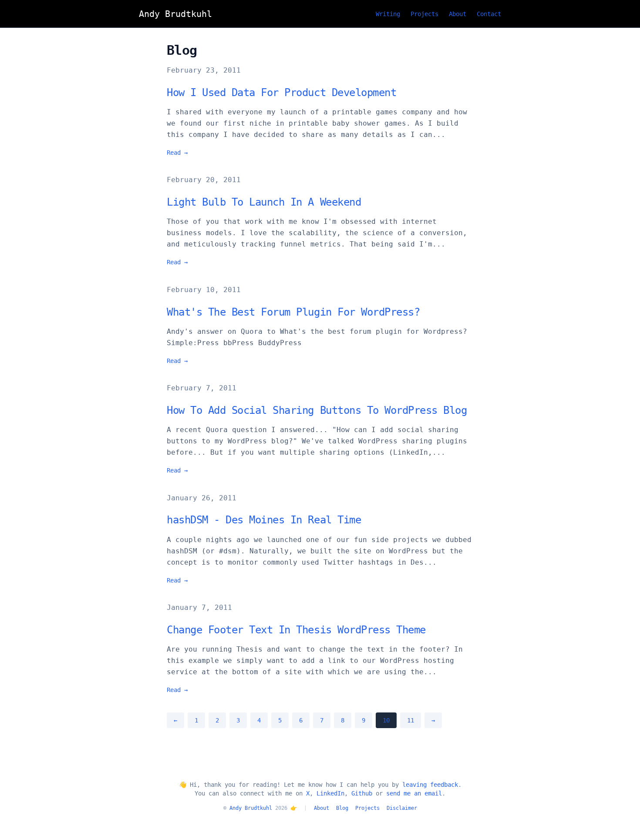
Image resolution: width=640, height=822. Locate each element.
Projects (424, 13)
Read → (177, 152)
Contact (489, 13)
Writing (388, 13)
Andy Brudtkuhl (250, 808)
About (457, 13)
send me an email (414, 793)
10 (386, 720)
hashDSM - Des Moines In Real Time (264, 520)
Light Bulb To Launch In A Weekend (264, 202)
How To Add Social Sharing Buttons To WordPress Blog (317, 410)
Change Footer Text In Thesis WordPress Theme (296, 630)
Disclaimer (402, 808)
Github (361, 793)
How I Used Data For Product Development (281, 93)
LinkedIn (330, 793)
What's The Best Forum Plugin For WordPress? (293, 312)
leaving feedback (430, 784)
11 (410, 720)
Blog (342, 808)
